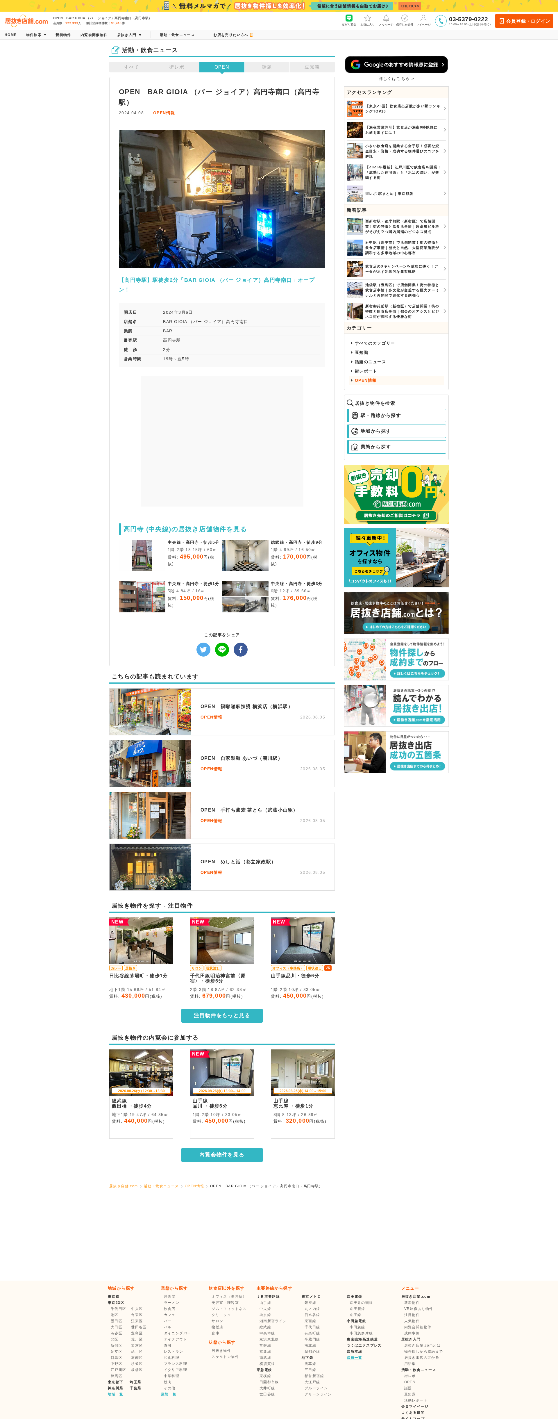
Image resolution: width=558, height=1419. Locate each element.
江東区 (137, 1321)
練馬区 (116, 1376)
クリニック (221, 1315)
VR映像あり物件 (418, 1309)
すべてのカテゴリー (375, 343)
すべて (131, 67)
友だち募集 (349, 24)
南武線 (265, 1358)
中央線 (265, 1309)
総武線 (265, 1327)
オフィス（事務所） (229, 1297)
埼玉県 (135, 1382)
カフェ (170, 1315)
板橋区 (137, 1370)
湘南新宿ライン (273, 1321)
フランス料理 (175, 1364)
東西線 (310, 1321)
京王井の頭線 (361, 1303)
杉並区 (137, 1364)
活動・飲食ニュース (161, 1186)
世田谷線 (267, 1394)
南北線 (310, 1345)
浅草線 (310, 1364)
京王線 (355, 1315)
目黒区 (116, 1358)
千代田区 (118, 1309)
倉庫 (215, 1333)
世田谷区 (139, 1327)
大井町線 (267, 1388)
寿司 (168, 1345)
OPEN (222, 67)
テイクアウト (175, 1339)
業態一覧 (169, 1394)
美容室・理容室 (225, 1303)
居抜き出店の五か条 (421, 1358)
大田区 (116, 1327)
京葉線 (265, 1352)
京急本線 (354, 1352)
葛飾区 (137, 1358)
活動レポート (416, 1400)
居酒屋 (170, 1297)
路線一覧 (354, 1358)
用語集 (410, 1364)
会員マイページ (415, 1406)
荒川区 (137, 1339)
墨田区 (116, 1321)
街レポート (366, 371)
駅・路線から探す (381, 415)
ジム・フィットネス (229, 1309)
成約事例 (412, 1333)
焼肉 (168, 1382)
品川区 (137, 1352)
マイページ (423, 24)
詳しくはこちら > (396, 78)
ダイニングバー (177, 1333)
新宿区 (116, 1345)
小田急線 (357, 1327)
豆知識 (312, 67)
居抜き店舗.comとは (422, 1345)
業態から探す (376, 446)
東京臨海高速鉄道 (362, 1339)
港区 (115, 1315)
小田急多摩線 (361, 1333)
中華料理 (172, 1376)
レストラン (173, 1352)
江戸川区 (118, 1370)
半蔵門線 (312, 1339)
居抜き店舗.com (123, 1186)
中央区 (137, 1309)
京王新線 (357, 1309)
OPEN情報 (164, 112)
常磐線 (265, 1345)
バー (168, 1321)
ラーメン (172, 1303)
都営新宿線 (314, 1376)
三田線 (310, 1370)
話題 (267, 67)
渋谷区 (116, 1333)
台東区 (137, 1315)
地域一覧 (116, 1394)
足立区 (116, 1352)
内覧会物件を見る (221, 1155)
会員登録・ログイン (528, 21)
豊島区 (137, 1333)
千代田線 (312, 1327)
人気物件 (412, 1321)
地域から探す (376, 431)
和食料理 (172, 1358)
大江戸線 (312, 1382)
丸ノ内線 (312, 1309)
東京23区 (116, 1303)
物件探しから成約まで (423, 1352)
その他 (170, 1388)
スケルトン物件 (225, 1357)
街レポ (176, 67)
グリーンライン (318, 1394)
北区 (115, 1339)
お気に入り (367, 24)
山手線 (265, 1303)
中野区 (116, 1364)
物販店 (217, 1327)
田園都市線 (269, 1382)
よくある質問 (413, 1413)
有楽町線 (312, 1333)
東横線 (265, 1376)
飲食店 (170, 1309)
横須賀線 (267, 1364)
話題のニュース (370, 361)
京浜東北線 (269, 1339)
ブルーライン (316, 1388)
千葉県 (135, 1388)
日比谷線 (312, 1315)
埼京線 (265, 1315)
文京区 (137, 1345)
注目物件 (412, 1315)
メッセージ (386, 24)
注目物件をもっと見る (222, 1015)
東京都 (113, 1297)
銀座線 (310, 1303)
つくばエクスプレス (364, 1345)
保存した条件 (405, 24)
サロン (217, 1321)
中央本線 (267, 1333)
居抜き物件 (221, 1351)
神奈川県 (116, 1388)
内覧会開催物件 (418, 1327)
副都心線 (312, 1352)
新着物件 (412, 1303)
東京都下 (116, 1382)
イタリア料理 (175, 1370)
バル (168, 1327)
